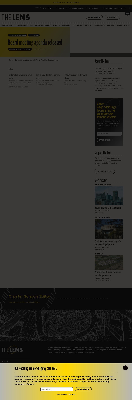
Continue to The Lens (66, 394)
